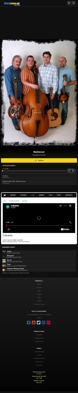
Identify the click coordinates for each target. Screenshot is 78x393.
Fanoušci (39, 294)
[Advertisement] (39, 22)
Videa (51, 195)
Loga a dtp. (39, 365)
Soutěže (39, 301)
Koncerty (69, 195)
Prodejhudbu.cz (39, 338)
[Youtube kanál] (33, 322)
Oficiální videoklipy (14, 201)
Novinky (13, 195)
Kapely (39, 284)
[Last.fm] (48, 322)
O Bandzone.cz (39, 361)
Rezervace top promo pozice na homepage (39, 314)
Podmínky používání (39, 358)
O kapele (23, 195)
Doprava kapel (39, 341)
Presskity (39, 334)
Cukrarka (24, 201)
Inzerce (39, 318)
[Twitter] (38, 322)
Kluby (39, 297)
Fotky (59, 195)
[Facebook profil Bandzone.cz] (28, 322)
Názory (41, 195)
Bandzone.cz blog (39, 304)
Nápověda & (39, 351)
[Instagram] (43, 322)
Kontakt (39, 355)
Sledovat (40, 160)
